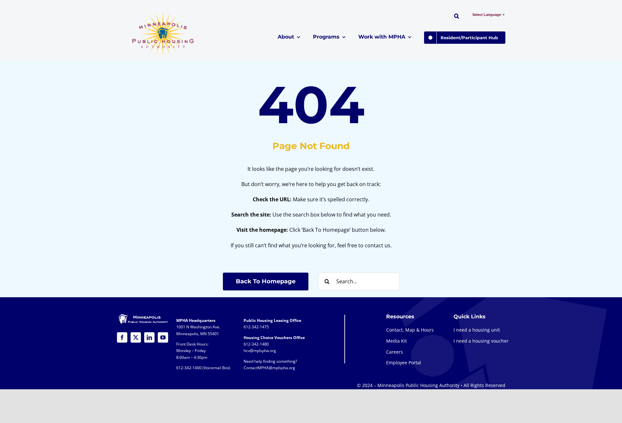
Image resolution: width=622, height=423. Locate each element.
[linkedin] (149, 337)
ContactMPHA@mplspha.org (269, 367)
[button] (456, 16)
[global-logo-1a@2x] (163, 14)
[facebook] (122, 337)
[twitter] (136, 337)
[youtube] (163, 337)
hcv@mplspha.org (260, 350)
